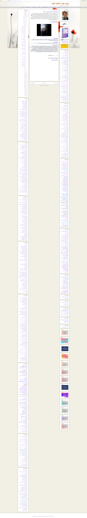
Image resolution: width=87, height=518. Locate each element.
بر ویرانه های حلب (25, 429)
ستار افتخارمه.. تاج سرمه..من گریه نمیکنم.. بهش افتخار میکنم (64, 156)
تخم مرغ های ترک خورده (65, 76)
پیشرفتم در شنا (25, 223)
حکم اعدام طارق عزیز (65, 247)
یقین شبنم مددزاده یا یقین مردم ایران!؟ (23, 426)
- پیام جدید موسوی (25, 139)
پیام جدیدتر (56, 83)
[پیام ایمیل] (54, 55)
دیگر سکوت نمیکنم (25, 285)
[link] (56, 38)
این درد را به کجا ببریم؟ (24, 510)
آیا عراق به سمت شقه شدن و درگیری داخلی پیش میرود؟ (64, 220)
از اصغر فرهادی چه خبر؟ (24, 251)
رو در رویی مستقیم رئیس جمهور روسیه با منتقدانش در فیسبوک (64, 206)
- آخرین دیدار (26, 219)
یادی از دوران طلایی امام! (65, 70)
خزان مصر (66, 210)
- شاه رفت (26, 144)
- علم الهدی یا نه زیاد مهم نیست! (24, 268)
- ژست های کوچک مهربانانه (24, 123)
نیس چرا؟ (26, 409)
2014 (26, 82)
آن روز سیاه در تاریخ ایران (24, 437)
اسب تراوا (67, 234)
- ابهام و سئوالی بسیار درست (24, 178)
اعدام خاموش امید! (24, 390)
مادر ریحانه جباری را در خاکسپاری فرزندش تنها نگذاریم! (24, 501)
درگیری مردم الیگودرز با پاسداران (23, 41)
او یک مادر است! (25, 346)
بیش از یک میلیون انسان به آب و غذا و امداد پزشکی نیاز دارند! (23, 452)
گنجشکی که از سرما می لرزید (24, 465)
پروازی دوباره (25, 420)
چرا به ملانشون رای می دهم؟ (24, 313)
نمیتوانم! (26, 355)
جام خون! (26, 461)
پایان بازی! (67, 93)
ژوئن (25, 24)
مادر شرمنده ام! (25, 412)
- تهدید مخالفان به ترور (25, 170)
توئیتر (23, 7)
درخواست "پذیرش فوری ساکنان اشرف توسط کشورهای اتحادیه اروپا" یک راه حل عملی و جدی (64, 194)
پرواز (67, 192)
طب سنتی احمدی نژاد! (65, 113)
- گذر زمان (26, 292)
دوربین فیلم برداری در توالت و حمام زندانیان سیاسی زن (23, 495)
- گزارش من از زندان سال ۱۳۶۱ (24, 177)
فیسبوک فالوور (28, 7)
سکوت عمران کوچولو (24, 413)
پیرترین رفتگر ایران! (65, 180)
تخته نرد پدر (25, 436)
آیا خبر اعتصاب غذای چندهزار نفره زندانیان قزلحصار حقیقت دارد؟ (64, 97)
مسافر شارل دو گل (25, 228)
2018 (26, 77)
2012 (26, 85)
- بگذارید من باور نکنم (25, 132)
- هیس (27, 262)
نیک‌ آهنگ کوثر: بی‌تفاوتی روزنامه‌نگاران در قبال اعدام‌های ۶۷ (23, 508)
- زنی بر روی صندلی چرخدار (25, 211)
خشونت (26, 244)
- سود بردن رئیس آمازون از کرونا (24, 158)
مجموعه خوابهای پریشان (45, 7)
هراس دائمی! (25, 474)
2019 (26, 76)
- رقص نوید (26, 117)
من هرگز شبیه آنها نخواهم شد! (24, 490)
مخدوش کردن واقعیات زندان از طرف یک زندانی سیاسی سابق (23, 301)
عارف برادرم (25, 470)
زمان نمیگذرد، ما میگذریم (24, 216)
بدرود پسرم (26, 442)
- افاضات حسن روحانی (25, 145)
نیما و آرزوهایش (25, 233)
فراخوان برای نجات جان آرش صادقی (23, 327)
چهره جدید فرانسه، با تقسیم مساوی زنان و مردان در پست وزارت (64, 135)
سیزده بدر (67, 126)
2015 (26, 81)
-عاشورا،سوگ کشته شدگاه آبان (24, 187)
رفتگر (26, 373)
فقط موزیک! (25, 305)
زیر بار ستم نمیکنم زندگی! (24, 302)
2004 (26, 94)
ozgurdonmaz (39, 516)
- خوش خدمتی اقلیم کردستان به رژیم (23, 156)
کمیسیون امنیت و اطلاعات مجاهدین (24, 113)
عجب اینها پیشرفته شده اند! (24, 496)
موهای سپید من (25, 229)
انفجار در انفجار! (25, 383)
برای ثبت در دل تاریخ (24, 479)
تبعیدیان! (26, 443)
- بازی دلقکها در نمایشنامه (25, 115)
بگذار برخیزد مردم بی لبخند (24, 247)
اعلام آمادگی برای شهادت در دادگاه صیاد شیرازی (65, 298)
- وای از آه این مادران (25, 263)
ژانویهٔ (25, 72)
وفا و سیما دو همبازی (25, 227)
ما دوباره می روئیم (25, 356)
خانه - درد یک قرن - (65, 7)
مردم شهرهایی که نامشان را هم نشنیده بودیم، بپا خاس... (23, 49)
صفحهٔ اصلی (44, 83)
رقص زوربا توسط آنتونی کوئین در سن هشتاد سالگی (64, 241)
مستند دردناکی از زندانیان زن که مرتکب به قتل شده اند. (64, 223)
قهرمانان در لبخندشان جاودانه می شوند (65, 283)
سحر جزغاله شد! (25, 218)
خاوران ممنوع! (25, 401)
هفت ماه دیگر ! (25, 493)
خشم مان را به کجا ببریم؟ (24, 488)
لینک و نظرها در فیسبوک (44, 36)
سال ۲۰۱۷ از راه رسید (24, 296)
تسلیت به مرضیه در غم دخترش (64, 239)
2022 (26, 16)
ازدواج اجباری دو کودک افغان (23, 388)
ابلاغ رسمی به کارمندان (65, 123)
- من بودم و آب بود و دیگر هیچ (24, 210)
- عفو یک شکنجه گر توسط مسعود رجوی (23, 114)
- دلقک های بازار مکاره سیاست (24, 126)
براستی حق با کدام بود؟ (24, 225)
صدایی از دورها (66, 281)
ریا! (26, 348)
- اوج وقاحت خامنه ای (25, 175)
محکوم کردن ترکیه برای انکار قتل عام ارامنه (64, 225)
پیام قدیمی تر (32, 83)
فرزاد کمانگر (25, 398)
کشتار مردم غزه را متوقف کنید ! (23, 487)
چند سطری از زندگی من (64, 196)
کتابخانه (39, 7)
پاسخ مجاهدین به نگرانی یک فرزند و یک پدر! (65, 75)
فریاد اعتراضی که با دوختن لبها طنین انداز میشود (64, 255)
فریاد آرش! (26, 427)
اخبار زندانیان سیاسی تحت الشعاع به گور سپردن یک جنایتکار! (23, 298)
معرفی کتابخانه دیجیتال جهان (64, 164)
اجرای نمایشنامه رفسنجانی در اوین (23, 232)
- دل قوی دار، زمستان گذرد (25, 150)
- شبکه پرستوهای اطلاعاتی (25, 106)
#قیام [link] (52, 22)
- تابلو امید (26, 266)
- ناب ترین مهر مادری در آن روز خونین (23, 111)
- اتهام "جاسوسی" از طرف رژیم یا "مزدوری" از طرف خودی (64, 162)
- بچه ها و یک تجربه (25, 214)
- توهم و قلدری (26, 193)
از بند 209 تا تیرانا (25, 330)
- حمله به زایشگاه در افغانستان (24, 167)
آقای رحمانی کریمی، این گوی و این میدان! (65, 61)
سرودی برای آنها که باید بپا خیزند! (23, 453)
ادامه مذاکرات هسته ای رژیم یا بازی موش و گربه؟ (64, 130)
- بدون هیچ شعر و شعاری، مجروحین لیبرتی (65, 54)
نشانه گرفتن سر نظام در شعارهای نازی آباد (23, 29)
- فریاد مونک (26, 265)
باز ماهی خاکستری (25, 299)
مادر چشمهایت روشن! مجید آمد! (23, 449)
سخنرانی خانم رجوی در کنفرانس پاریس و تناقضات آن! (64, 92)
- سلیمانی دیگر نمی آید (25, 198)
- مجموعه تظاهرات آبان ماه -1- (24, 208)
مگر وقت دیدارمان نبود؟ (24, 421)
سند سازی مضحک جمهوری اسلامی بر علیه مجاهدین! (65, 133)
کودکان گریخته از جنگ (24, 459)
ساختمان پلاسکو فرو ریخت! (24, 300)
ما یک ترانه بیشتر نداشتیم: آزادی (23, 357)
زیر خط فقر (26, 424)
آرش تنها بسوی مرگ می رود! (24, 326)
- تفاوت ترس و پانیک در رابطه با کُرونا (23, 148)
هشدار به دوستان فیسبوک (65, 230)
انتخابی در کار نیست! (24, 316)
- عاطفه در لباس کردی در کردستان (24, 272)
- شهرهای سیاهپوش (25, 185)
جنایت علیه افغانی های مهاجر (24, 162)
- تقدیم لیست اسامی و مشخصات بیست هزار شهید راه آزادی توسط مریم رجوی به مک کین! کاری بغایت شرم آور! (23, 312)
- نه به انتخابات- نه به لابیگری (24, 116)
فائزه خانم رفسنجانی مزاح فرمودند (23, 206)
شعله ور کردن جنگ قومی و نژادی (23, 237)
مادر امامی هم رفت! (65, 179)
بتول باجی (26, 226)
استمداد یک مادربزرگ (24, 338)
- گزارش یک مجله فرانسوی (25, 108)
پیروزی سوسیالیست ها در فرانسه (64, 140)
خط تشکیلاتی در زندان (24, 231)
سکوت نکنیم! (24, 50)
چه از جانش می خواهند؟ (24, 386)
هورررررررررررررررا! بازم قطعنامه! (23, 492)
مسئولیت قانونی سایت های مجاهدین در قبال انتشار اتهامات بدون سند (64, 89)
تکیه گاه (26, 258)
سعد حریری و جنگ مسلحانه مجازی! (23, 352)
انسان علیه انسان (25, 339)
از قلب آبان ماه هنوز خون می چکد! (24, 27)
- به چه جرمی (26, 267)
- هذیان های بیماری (25, 200)
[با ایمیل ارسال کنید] (52, 55)
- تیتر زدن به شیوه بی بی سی (24, 191)
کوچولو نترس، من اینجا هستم (65, 57)
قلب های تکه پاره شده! (24, 419)
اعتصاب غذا (26, 423)
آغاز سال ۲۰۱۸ (25, 243)
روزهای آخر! (25, 431)
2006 (26, 91)
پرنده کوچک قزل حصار (65, 302)
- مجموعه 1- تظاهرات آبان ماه (24, 239)
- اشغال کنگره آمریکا (25, 102)
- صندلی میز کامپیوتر (25, 165)
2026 (26, 11)
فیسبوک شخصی (34, 7)
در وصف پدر (66, 303)
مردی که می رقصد (25, 441)
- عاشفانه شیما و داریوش (25, 264)
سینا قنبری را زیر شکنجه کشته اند (23, 252)
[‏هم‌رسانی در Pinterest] (48, 55)
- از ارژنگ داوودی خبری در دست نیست (23, 125)
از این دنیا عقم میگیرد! (24, 486)
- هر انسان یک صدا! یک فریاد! (64, 81)
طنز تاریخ (66, 207)
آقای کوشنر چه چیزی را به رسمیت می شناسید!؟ (65, 280)
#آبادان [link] (57, 22)
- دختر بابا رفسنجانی (25, 104)
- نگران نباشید (26, 159)
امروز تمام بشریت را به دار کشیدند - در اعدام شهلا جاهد (65, 261)
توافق (67, 94)
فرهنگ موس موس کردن (65, 163)
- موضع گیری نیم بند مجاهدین (24, 481)
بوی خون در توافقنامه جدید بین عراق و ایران (64, 176)
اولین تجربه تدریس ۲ (24, 222)
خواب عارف (66, 218)
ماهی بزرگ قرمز (66, 79)
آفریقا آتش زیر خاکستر (65, 125)
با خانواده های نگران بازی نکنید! (23, 460)
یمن (26, 337)
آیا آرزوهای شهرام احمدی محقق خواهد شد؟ (24, 408)
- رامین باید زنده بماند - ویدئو (24, 287)
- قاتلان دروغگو (26, 138)
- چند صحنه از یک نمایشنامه (24, 283)
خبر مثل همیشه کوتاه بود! (65, 139)
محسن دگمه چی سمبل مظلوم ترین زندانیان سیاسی (64, 173)
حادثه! (26, 473)
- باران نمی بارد (26, 257)
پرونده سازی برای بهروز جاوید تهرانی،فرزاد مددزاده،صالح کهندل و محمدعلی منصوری (64, 213)
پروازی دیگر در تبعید (65, 248)
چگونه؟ (67, 263)
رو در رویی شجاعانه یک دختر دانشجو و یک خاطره (65, 286)
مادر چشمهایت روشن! (24, 370)
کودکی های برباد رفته (25, 425)
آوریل (25, 68)
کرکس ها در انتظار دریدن (65, 109)
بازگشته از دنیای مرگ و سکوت (23, 324)
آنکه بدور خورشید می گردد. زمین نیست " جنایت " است (24, 308)
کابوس (67, 53)
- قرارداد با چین (26, 118)
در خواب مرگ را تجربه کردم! (65, 296)
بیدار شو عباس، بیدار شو (24, 371)
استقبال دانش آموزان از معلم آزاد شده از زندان (23, 46)
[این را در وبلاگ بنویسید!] (51, 55)
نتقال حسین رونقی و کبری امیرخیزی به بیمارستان (64, 216)
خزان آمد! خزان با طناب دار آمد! (23, 489)
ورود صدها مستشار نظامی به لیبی (64, 167)
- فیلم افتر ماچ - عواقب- (25, 103)
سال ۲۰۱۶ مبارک (25, 365)
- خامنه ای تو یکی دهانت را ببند (24, 174)
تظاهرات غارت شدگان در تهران (24, 343)
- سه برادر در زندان (25, 188)
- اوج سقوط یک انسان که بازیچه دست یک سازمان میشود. (64, 85)
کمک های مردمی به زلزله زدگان (23, 349)
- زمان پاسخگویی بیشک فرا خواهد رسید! (23, 259)
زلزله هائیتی (66, 233)
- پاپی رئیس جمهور (25, 107)
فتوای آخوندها (25, 234)
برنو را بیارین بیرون (25, 255)
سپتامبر (25, 21)
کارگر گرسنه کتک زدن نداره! (24, 341)
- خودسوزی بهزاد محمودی (25, 137)
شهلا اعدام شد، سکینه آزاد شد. (64, 262)
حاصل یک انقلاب (25, 374)
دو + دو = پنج (25, 483)
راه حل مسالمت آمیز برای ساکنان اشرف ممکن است (64, 197)
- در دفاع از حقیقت (25, 124)
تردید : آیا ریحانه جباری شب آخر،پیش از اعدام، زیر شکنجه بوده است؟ (23, 503)
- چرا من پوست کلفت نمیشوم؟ (24, 134)
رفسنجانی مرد (25, 297)
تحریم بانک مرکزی (66, 105)
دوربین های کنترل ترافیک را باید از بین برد (23, 54)
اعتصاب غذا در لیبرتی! (65, 90)
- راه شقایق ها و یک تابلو (25, 163)
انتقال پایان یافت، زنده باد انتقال (23, 422)
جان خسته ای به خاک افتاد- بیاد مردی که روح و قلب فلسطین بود (64, 320)
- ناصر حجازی (66, 186)
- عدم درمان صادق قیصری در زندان (24, 275)
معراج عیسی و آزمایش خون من (24, 131)
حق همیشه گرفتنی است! (24, 406)
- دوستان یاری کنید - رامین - (24, 279)
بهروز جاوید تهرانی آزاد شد (64, 226)
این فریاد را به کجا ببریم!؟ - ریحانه (23, 497)
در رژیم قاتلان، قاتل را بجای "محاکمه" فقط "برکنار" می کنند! (64, 154)
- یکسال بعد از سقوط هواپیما (24, 101)
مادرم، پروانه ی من (25, 291)
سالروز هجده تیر (66, 144)
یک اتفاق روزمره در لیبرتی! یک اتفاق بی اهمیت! (64, 64)
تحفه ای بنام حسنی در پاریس (24, 213)
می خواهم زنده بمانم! (25, 342)
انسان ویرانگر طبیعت (24, 387)
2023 (26, 15)
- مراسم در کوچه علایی (25, 212)
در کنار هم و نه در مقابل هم (64, 252)
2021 (26, 73)
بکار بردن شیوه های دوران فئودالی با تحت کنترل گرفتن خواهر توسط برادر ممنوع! (64, 59)
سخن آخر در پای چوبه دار (24, 304)
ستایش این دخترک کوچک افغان (23, 389)
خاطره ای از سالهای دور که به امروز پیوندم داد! (64, 136)
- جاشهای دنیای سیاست (25, 157)
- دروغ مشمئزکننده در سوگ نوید (24, 190)
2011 (26, 86)
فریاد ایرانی (26, 245)
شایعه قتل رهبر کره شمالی (65, 116)
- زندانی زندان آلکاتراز (25, 282)
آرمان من (26, 353)
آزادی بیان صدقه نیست (65, 264)
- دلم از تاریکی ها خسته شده (24, 220)
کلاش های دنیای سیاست (24, 135)
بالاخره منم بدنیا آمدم (66, 121)
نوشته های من (59, 7)
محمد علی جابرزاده (25, 303)
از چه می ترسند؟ (25, 509)
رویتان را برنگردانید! (24, 411)
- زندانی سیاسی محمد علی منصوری (24, 169)
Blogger (34, 516)
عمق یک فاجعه (25, 286)
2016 (26, 80)
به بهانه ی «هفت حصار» (65, 98)
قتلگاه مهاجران (25, 448)
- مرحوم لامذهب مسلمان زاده (24, 149)
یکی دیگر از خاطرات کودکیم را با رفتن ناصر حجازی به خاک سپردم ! (65, 188)
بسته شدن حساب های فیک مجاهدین (23, 120)
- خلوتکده (26, 201)
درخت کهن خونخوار (66, 166)
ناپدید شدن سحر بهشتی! (24, 416)
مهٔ (25, 25)
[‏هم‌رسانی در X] (50, 55)
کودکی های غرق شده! (24, 458)
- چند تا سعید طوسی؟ (25, 284)
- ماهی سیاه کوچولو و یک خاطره (24, 224)
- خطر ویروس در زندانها (25, 147)
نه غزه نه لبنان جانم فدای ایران (64, 240)
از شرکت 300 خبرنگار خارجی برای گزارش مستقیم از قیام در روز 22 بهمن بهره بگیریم (64, 236)
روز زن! (67, 171)
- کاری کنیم (26, 183)
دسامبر (25, 17)
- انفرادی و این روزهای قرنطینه (24, 153)
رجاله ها (26, 377)
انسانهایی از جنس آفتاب (24, 359)
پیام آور (26, 418)
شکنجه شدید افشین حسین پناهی (23, 354)
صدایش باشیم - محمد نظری (24, 344)
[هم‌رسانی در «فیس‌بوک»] (49, 55)
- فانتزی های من (26, 164)
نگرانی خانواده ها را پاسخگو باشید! (23, 484)
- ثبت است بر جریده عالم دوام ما (24, 127)
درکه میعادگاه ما (25, 369)
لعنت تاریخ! (25, 500)
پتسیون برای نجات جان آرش (24, 328)
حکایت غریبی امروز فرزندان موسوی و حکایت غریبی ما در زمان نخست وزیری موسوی (65, 169)
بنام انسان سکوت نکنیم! (24, 347)
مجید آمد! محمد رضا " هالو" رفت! (23, 450)
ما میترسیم (26, 334)
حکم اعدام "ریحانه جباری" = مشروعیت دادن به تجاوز (24, 477)
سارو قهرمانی (25, 254)
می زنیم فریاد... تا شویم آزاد (24, 451)
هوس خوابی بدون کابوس (24, 478)
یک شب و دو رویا (25, 410)
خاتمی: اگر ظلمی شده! (65, 185)
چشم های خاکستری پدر (65, 91)
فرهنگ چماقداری (66, 69)
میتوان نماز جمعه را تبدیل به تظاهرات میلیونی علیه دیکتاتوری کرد (64, 278)
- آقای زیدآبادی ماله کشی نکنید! (24, 217)
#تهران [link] (54, 22)
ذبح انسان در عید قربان (65, 305)
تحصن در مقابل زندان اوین (24, 246)
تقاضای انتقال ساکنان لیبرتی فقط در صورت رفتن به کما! (64, 62)
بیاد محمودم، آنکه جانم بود (24, 335)
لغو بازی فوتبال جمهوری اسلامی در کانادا (23, 31)
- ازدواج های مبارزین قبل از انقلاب (24, 136)
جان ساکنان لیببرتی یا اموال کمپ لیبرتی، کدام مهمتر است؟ (23, 392)
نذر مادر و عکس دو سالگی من (23, 475)
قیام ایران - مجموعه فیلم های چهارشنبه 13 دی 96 (24, 250)
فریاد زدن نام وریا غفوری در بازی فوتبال (23, 43)
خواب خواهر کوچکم (65, 268)
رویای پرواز (67, 149)
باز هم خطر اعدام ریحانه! (24, 499)
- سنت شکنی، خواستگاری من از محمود (23, 176)
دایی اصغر (67, 73)
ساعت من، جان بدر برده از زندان (23, 199)
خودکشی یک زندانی (66, 80)
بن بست (26, 306)
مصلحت (67, 191)
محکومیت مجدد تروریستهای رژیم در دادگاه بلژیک (23, 64)
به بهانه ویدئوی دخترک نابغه (23, 402)
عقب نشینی (66, 272)
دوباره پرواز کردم (24, 393)
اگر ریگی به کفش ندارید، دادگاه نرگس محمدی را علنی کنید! (23, 454)
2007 (26, 90)
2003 (26, 95)
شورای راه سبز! (66, 178)
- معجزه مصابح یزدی (25, 105)
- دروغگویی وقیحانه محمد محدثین (24, 168)
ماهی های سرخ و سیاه (24, 307)
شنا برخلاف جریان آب (65, 256)
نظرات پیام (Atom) (42, 85)
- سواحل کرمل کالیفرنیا (25, 155)
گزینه (67, 122)
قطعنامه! (26, 430)
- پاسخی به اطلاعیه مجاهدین (24, 112)
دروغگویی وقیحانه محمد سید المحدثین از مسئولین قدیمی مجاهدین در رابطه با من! (64, 42)
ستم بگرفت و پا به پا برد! (64, 287)
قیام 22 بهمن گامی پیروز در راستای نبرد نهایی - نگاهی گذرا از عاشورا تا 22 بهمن (64, 238)
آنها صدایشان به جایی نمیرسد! (23, 333)
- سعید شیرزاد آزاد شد (25, 161)
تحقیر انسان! (25, 378)
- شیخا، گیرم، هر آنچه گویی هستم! (64, 86)
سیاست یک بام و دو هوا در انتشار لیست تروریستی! (65, 115)
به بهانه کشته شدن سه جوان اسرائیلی (23, 485)
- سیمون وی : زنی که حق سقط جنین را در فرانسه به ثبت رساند (23, 323)
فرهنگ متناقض (25, 235)
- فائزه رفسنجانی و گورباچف (25, 146)
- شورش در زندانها (26, 154)
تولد (26, 438)
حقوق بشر (26, 428)
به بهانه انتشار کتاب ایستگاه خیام (23, 325)
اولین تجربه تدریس (25, 221)
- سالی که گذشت (26, 151)
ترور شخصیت (66, 66)
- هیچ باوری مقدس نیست (25, 179)
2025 (26, 12)
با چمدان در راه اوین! (65, 148)
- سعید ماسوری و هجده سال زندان (24, 274)
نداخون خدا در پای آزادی (65, 276)
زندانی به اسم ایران (66, 127)
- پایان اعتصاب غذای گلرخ (25, 273)
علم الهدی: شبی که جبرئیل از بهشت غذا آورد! (64, 258)
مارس (25, 69)
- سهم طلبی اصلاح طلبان (25, 207)
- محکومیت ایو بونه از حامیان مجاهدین (23, 180)
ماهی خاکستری (25, 457)
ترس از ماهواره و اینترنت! (65, 119)
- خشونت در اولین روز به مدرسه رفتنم (23, 119)
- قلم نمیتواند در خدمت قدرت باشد (24, 128)
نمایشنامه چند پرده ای (24, 464)
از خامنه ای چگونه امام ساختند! (23, 253)
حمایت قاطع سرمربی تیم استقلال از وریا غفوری (23, 39)
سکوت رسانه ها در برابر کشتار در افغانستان (23, 61)
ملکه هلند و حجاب (66, 108)
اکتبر (25, 20)
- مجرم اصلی (26, 130)
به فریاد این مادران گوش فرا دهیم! (64, 96)
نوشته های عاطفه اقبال (60, 3)
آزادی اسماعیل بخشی (24, 236)
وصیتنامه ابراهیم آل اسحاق (64, 201)
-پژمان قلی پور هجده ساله (25, 133)
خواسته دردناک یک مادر (24, 336)
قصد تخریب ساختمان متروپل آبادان (23, 33)
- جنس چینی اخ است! (25, 166)
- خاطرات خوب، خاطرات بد (25, 182)
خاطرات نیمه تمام (52, 7)
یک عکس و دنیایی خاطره (24, 331)
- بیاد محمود (26, 184)
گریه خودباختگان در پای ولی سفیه (64, 246)
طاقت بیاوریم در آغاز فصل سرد (23, 358)
